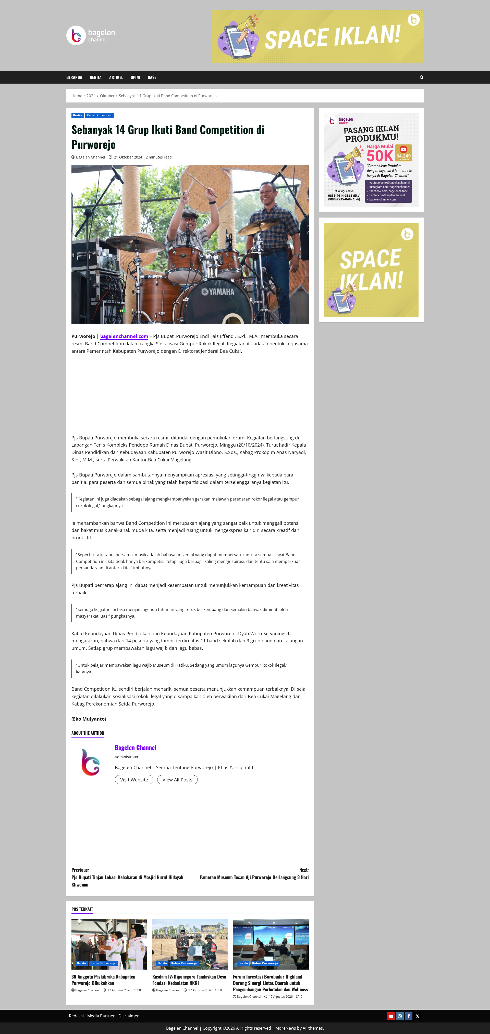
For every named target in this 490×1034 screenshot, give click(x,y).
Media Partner (101, 1016)
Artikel (116, 77)
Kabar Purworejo (100, 115)
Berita (96, 77)
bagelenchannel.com (124, 336)
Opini (135, 77)
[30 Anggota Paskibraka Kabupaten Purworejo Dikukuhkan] (109, 944)
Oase (152, 77)
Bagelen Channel (90, 157)
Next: (254, 873)
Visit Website (134, 780)
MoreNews (285, 1028)
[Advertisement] (190, 398)
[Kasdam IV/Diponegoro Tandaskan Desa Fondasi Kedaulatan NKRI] (190, 944)
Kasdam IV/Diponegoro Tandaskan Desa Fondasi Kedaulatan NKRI (189, 979)
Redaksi (76, 1016)
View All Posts (177, 780)
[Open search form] (422, 77)
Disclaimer (128, 1016)
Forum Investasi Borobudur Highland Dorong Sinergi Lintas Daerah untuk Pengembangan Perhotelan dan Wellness (270, 983)
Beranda (74, 77)
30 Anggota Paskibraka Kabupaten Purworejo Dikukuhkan (103, 979)
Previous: (127, 877)
